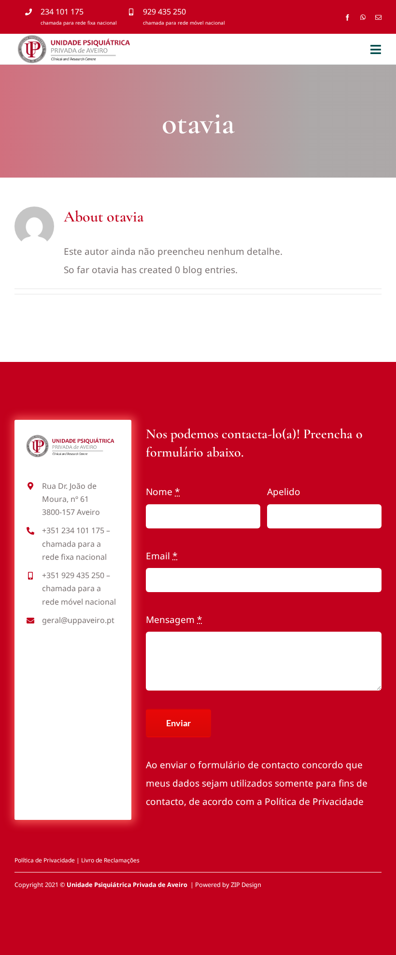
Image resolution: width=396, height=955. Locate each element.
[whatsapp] (363, 17)
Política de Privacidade (314, 801)
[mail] (378, 17)
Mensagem (174, 619)
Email (161, 556)
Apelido (283, 491)
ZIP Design (246, 884)
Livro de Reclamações (110, 860)
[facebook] (347, 17)
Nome (163, 491)
